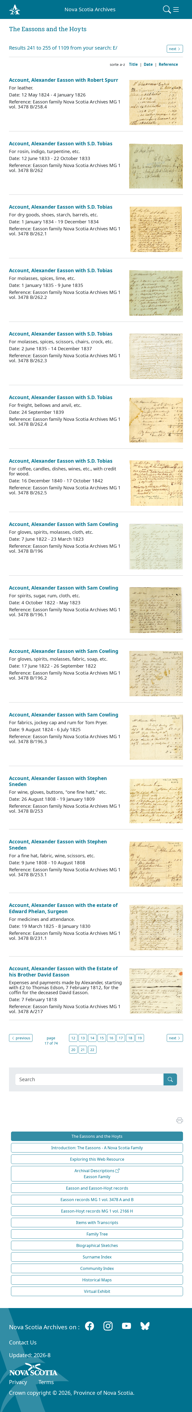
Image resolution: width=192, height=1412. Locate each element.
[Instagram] (108, 1326)
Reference (168, 64)
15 (102, 1038)
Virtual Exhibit (97, 1291)
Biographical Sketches (97, 1245)
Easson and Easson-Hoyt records (97, 1188)
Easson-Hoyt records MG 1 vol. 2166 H (97, 1211)
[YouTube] (126, 1326)
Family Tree (97, 1234)
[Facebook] (89, 1326)
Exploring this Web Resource (97, 1159)
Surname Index (97, 1257)
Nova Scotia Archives (90, 9)
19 (140, 1038)
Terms (46, 1382)
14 (92, 1038)
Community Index (97, 1268)
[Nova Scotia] (33, 1370)
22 (92, 1049)
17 (121, 1038)
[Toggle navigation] (171, 9)
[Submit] (170, 1079)
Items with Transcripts (97, 1222)
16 (111, 1038)
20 (73, 1049)
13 (83, 1038)
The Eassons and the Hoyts (97, 1136)
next (173, 1038)
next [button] (173, 48)
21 (83, 1049)
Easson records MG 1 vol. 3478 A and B (97, 1199)
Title (133, 64)
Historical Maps (97, 1280)
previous (22, 1038)
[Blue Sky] (145, 1326)
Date (148, 64)
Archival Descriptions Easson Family (95, 1173)
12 (73, 1038)
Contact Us (22, 1342)
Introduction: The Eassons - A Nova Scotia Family (97, 1147)
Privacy (18, 1382)
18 (130, 1038)
